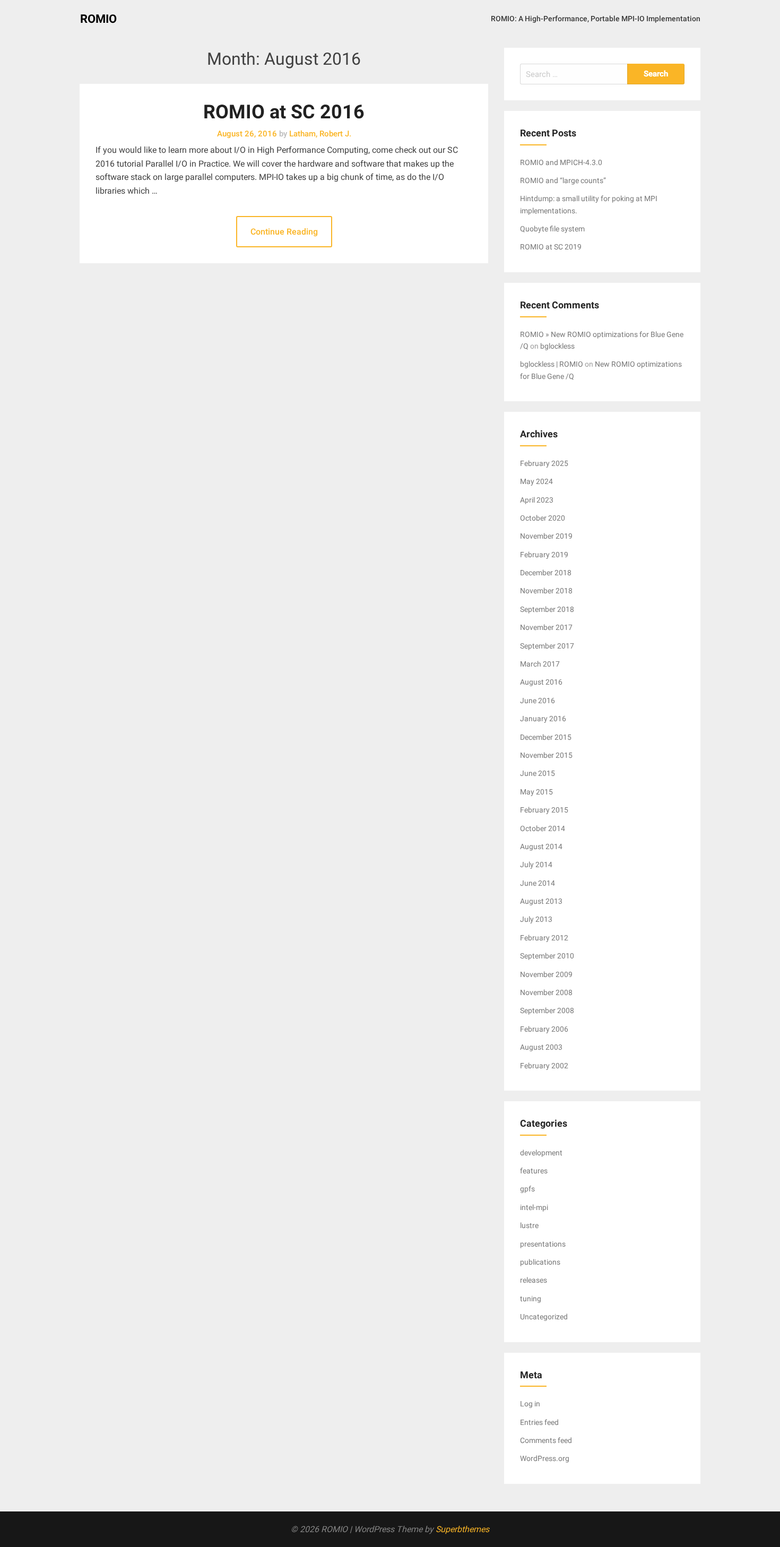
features (534, 1170)
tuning (530, 1298)
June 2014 (537, 883)
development (541, 1152)
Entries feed (539, 1422)
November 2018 (546, 590)
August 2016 (541, 682)
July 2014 (536, 864)
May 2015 (536, 792)
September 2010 (547, 956)
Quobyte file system (552, 228)
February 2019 (544, 554)
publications (540, 1262)
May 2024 (536, 481)
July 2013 (536, 919)
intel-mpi (534, 1207)
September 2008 (547, 1010)
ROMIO (98, 18)
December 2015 (545, 737)
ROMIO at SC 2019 (551, 247)
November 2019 (546, 536)
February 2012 (544, 938)
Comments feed (546, 1440)
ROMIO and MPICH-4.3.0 (561, 162)
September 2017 (547, 646)
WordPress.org (544, 1458)
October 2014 (542, 828)
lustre (529, 1225)
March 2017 (540, 664)
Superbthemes (462, 1529)
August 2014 (541, 846)
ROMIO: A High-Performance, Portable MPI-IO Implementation (595, 18)
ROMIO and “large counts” (563, 180)
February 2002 (544, 1065)
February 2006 (544, 1029)
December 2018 (545, 572)
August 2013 (541, 901)
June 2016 (537, 700)
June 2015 (537, 773)
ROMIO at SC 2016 (284, 112)
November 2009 (546, 974)
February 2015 (544, 810)
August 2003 (541, 1047)
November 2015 (546, 755)
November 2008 (546, 992)
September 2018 (547, 609)
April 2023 (536, 500)
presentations (543, 1244)
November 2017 (546, 627)
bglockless (557, 346)
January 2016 (543, 718)
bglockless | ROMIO (551, 364)
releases (533, 1280)
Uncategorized (544, 1316)
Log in (530, 1403)
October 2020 (542, 518)
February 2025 (544, 463)
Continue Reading (284, 232)
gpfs (527, 1189)
